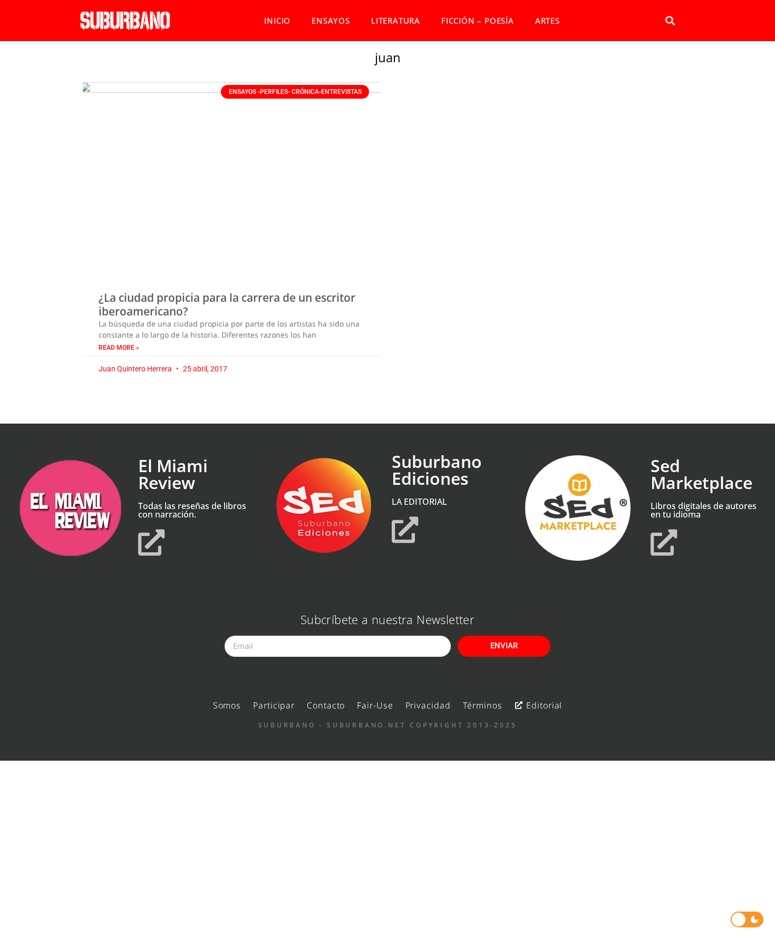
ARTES (547, 20)
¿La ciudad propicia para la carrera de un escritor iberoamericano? (227, 304)
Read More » (119, 347)
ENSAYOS (331, 20)
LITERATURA (395, 20)
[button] (670, 21)
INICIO (277, 20)
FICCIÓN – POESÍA (477, 20)
